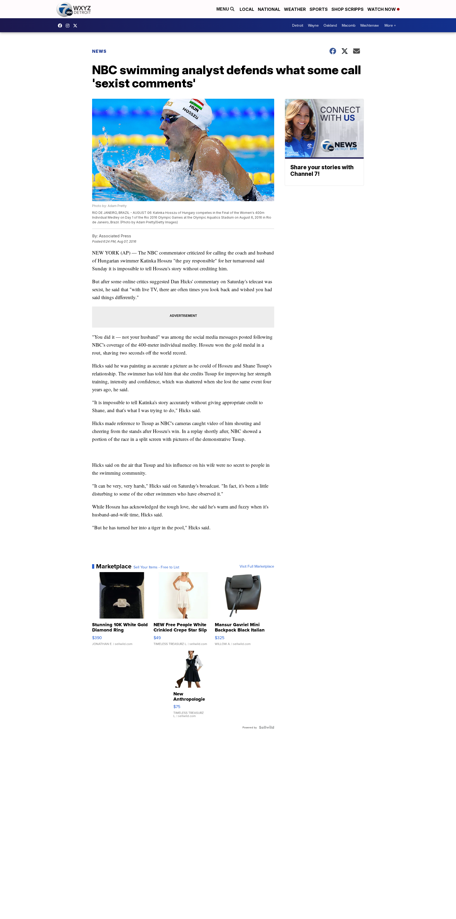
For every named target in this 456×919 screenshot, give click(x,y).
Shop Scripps (347, 9)
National (269, 9)
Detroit (297, 25)
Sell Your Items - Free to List (156, 567)
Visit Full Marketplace (257, 566)
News (99, 51)
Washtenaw (369, 25)
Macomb (348, 25)
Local (247, 9)
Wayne (313, 25)
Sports (319, 9)
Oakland (330, 25)
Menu (223, 9)
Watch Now (382, 9)
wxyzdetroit (61, 25)
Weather (295, 9)
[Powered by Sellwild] (266, 727)
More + (390, 25)
